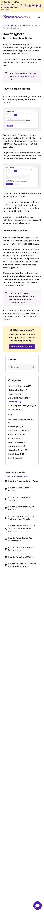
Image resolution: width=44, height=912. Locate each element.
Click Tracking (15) (16, 435)
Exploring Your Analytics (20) (22, 406)
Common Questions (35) (20, 386)
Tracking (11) (14, 402)
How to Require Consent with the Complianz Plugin (22, 565)
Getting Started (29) (17, 390)
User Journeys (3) (16, 442)
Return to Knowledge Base (16, 476)
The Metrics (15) (15, 394)
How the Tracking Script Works (23, 481)
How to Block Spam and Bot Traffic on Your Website (21, 517)
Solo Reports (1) (15, 458)
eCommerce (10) (16, 439)
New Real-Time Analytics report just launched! (9, 7)
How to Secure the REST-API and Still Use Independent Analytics (21, 528)
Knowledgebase (9, 25)
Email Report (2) (16, 454)
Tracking (21, 25)
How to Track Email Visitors (21, 557)
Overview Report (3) (17, 450)
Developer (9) (14, 410)
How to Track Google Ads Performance (20, 539)
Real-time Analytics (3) (19, 431)
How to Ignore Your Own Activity (20, 489)
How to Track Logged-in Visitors (19, 498)
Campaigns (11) (15, 427)
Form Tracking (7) (16, 446)
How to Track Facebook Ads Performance (21, 549)
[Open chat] (37, 905)
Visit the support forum (22, 346)
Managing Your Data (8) (19, 398)
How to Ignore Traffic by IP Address (21, 508)
